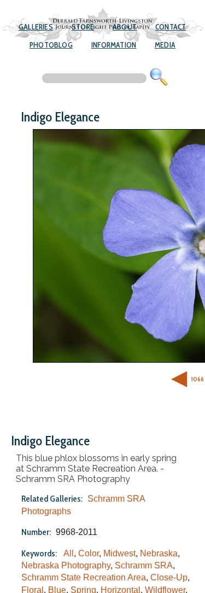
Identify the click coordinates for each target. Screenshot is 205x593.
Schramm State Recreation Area (83, 577)
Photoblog (51, 45)
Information (113, 45)
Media (165, 45)
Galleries (36, 27)
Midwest (119, 553)
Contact (170, 27)
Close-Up (169, 577)
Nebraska (159, 553)
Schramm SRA (144, 565)
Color (88, 553)
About (125, 27)
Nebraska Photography (65, 565)
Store (83, 27)
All (68, 553)
